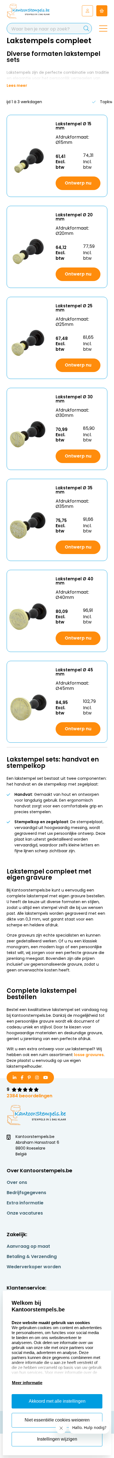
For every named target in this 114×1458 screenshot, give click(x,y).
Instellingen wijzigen (57, 1439)
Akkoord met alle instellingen (57, 1401)
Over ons (17, 1182)
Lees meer (17, 85)
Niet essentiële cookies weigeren (57, 1420)
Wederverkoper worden (34, 1266)
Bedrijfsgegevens (26, 1192)
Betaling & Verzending (32, 1256)
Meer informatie (27, 1382)
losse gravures (89, 1054)
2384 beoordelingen (29, 1096)
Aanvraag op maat (28, 1246)
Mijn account (87, 10)
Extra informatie (25, 1202)
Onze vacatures (25, 1213)
